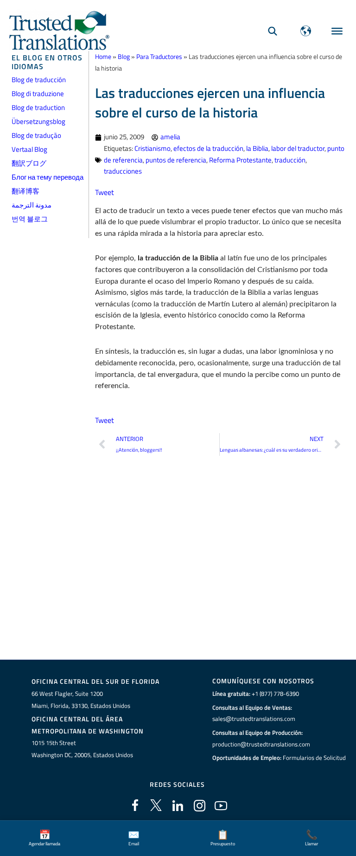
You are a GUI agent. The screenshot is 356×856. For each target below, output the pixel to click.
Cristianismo (152, 148)
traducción (289, 160)
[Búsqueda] (272, 31)
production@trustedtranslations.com (261, 744)
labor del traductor (297, 148)
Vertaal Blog (29, 149)
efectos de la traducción (208, 148)
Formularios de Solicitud (314, 757)
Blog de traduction (38, 107)
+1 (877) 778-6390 (275, 693)
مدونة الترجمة (31, 205)
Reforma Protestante (240, 160)
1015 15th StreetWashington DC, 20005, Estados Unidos (82, 748)
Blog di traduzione (38, 93)
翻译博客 (25, 191)
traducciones (123, 171)
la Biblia (257, 148)
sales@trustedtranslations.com (253, 718)
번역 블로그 (30, 219)
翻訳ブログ (29, 163)
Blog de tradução (36, 135)
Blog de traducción (39, 79)
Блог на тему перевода (47, 177)
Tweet (104, 192)
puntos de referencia (176, 160)
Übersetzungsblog (38, 121)
